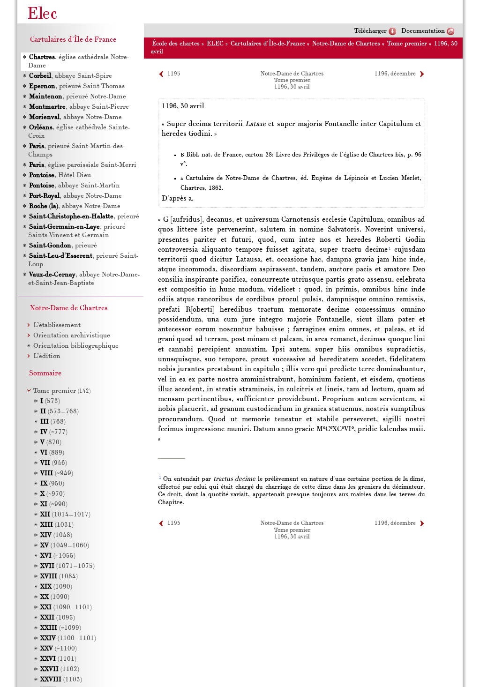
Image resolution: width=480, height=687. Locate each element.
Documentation (423, 31)
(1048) (56, 535)
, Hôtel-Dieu (60, 175)
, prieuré (84, 216)
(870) (50, 442)
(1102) (59, 669)
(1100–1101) (68, 638)
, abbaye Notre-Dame (75, 117)
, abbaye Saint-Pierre (79, 107)
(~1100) (58, 648)
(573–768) (59, 411)
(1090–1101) (66, 607)
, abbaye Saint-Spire (70, 76)
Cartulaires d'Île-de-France (268, 44)
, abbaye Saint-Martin (74, 185)
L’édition (46, 356)
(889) (52, 452)
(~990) (54, 504)
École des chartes (176, 44)
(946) (53, 463)
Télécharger (370, 31)
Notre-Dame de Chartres (346, 44)
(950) (52, 483)
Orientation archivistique (71, 335)
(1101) (58, 659)
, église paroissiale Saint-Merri (82, 165)
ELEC (215, 44)
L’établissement (57, 325)
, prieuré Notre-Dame (77, 96)
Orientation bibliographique (76, 346)
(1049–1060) (64, 545)
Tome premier (407, 44)
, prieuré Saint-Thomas (77, 86)
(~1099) (60, 628)
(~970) (52, 494)
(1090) (56, 586)
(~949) (56, 473)
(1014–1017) (65, 514)
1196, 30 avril (292, 87)
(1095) (57, 617)
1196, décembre (395, 74)
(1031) (57, 525)
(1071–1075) (67, 566)
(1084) (59, 576)
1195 (173, 74)
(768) (53, 422)
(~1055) (57, 556)
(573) (50, 401)
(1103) (61, 679)
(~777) (54, 432)
